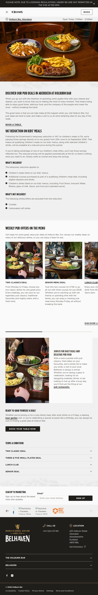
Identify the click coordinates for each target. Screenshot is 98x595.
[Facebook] (6, 575)
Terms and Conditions (65, 591)
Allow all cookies (80, 322)
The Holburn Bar (15, 557)
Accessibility (10, 591)
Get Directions (76, 546)
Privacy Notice (38, 591)
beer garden (11, 418)
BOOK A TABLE (13, 124)
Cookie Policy (24, 591)
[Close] (94, 3)
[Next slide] (91, 511)
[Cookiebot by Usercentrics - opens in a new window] (84, 271)
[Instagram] (12, 575)
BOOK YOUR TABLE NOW (22, 429)
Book (87, 12)
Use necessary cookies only (48, 322)
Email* (40, 493)
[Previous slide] (7, 511)
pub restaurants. (62, 387)
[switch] (37, 306)
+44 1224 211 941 (51, 531)
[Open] (6, 12)
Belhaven (10, 565)
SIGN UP (80, 498)
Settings (87, 315)
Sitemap (49, 591)
